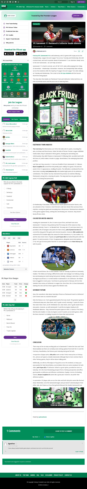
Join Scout (81, 2)
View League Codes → (15, 111)
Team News (61, 6)
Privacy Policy (58, 475)
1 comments (49, 46)
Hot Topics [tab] (15, 119)
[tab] (4, 238)
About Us (18, 475)
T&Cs (42, 475)
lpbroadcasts (43, 417)
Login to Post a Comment (63, 431)
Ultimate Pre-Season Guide (35, 7)
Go (56, 2)
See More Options (15, 212)
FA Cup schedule (65, 73)
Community (81, 6)
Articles (53, 6)
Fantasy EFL (36, 24)
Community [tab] (23, 119)
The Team (26, 475)
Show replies (50, 437)
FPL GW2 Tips (20, 7)
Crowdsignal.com (15, 226)
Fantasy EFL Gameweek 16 (41, 55)
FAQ (38, 475)
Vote (15, 220)
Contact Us (68, 475)
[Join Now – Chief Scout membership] (43, 15)
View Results (15, 224)
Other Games (71, 6)
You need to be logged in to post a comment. (18, 461)
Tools (46, 6)
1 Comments (13, 431)
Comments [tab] (6, 119)
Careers (32, 475)
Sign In (73, 2)
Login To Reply (79, 451)
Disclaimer (48, 475)
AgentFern (11, 444)
